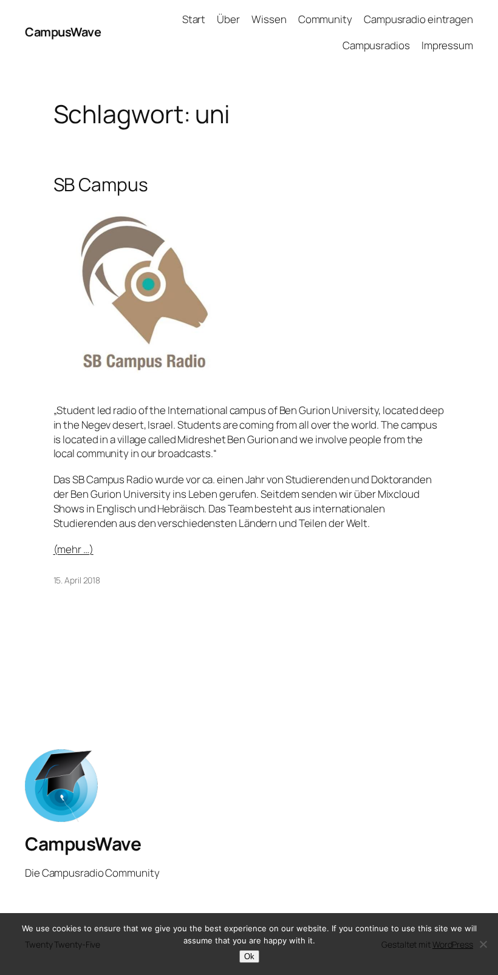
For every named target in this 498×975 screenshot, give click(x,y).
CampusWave (63, 32)
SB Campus (100, 184)
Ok (249, 956)
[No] (483, 944)
